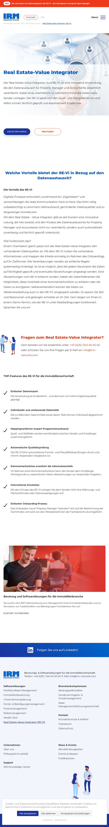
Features (48, 131)
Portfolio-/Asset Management (20, 690)
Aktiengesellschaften (70, 690)
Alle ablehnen (48, 813)
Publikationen (66, 758)
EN (42, 17)
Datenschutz (65, 728)
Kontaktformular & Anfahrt (73, 719)
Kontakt (31, 17)
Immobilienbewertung (17, 695)
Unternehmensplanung (17, 699)
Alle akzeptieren (27, 813)
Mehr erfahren (16, 131)
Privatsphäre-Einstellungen (75, 813)
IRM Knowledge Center (17, 767)
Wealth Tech (11, 717)
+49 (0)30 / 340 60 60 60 (47, 676)
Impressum (65, 724)
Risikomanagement (15, 713)
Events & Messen (68, 754)
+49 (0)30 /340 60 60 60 (85, 345)
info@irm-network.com (83, 676)
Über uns (9, 749)
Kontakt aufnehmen (16, 613)
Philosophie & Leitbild (16, 754)
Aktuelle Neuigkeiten (70, 749)
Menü (94, 17)
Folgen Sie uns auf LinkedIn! (57, 650)
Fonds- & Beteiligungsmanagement (24, 704)
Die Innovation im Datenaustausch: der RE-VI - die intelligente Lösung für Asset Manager (50, 3)
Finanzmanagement (15, 708)
